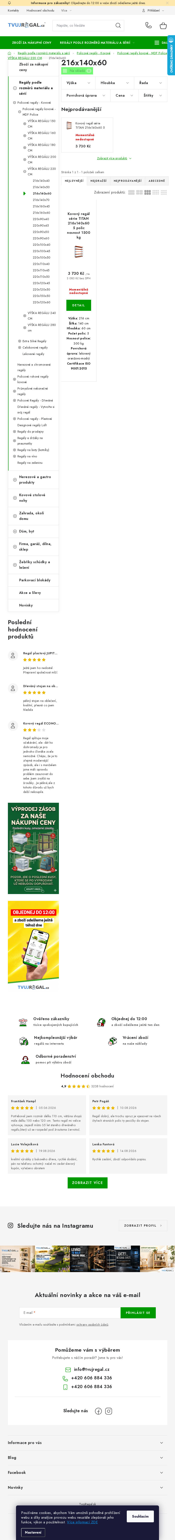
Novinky (26, 605)
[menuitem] (32, 42)
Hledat (118, 25)
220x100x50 (42, 257)
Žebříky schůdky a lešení (34, 565)
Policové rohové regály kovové (33, 379)
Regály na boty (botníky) (33, 450)
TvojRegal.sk (87, 1504)
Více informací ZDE (82, 1522)
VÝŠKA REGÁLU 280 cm (42, 328)
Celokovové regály (35, 347)
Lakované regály (33, 354)
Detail (78, 305)
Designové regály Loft (32, 425)
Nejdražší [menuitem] (98, 181)
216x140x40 (41, 181)
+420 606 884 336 (149, 25)
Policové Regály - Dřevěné (35, 400)
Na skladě (80, 70)
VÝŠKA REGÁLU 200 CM (42, 159)
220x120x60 (42, 302)
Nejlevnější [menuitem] (74, 181)
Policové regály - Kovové (34, 102)
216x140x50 (41, 187)
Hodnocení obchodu (40, 10)
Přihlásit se (138, 1313)
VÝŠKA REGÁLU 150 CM (42, 124)
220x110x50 (41, 277)
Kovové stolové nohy (32, 498)
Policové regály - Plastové (35, 419)
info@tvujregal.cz (92, 1369)
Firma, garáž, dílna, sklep (35, 546)
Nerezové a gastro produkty (35, 479)
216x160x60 (41, 213)
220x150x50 (41, 296)
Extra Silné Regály (35, 341)
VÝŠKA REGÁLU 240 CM (42, 316)
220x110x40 (41, 264)
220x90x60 (41, 238)
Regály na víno (27, 456)
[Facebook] (98, 1411)
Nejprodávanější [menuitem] (128, 181)
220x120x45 (41, 283)
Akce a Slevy (30, 592)
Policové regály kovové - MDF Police (39, 112)
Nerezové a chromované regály (34, 367)
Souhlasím (140, 1516)
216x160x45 (41, 206)
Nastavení (33, 1532)
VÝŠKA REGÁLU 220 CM (42, 171)
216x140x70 (41, 200)
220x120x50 (41, 289)
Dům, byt (26, 531)
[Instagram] (108, 1411)
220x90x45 (41, 225)
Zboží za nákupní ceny (33, 67)
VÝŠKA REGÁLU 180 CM (42, 148)
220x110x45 (41, 270)
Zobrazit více (87, 1182)
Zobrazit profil (140, 1225)
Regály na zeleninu (30, 463)
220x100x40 (42, 245)
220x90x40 (41, 219)
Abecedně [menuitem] (157, 181)
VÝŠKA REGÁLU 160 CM (42, 136)
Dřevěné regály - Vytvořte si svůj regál (36, 409)
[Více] (162, 42)
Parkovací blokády (35, 580)
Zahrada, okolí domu (31, 516)
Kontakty (13, 10)
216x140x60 (42, 193)
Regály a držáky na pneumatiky (30, 441)
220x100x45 (41, 251)
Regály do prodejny (31, 431)
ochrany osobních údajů (92, 1324)
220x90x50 (41, 232)
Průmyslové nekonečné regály (33, 391)
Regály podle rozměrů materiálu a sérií (36, 88)
